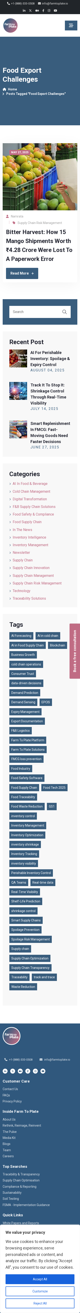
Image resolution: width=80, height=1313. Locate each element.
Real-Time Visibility (24, 892)
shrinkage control (23, 911)
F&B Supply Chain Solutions (34, 507)
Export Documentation (27, 721)
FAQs (6, 1095)
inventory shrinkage (25, 844)
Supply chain (20, 949)
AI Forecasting (21, 635)
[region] (40, 1269)
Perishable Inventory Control (31, 873)
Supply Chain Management (33, 575)
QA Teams (18, 882)
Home (12, 89)
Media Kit (9, 1138)
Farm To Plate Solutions (28, 749)
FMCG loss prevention (26, 759)
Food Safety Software (26, 778)
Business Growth (23, 654)
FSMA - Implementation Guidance (26, 1205)
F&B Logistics (20, 730)
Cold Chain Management (31, 491)
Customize (40, 1291)
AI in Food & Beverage (30, 484)
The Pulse (10, 1132)
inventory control (23, 816)
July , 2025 (44, 409)
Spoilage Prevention (25, 929)
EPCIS (46, 702)
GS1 (52, 806)
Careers (8, 1156)
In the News (22, 530)
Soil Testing (11, 1198)
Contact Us (10, 1089)
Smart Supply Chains (26, 920)
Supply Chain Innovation (31, 568)
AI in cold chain (48, 635)
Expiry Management (25, 712)
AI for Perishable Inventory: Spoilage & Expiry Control (50, 358)
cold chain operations (26, 664)
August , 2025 (47, 370)
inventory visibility (23, 863)
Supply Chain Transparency (30, 968)
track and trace (44, 977)
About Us (9, 1119)
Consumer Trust (22, 674)
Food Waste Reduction (27, 806)
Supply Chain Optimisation (21, 1180)
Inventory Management (30, 545)
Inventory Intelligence (29, 537)
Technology (21, 591)
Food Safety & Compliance (33, 514)
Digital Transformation (30, 499)
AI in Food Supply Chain (27, 645)
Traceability (19, 977)
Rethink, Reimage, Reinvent (22, 1125)
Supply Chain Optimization (29, 958)
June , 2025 (44, 447)
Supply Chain (23, 560)
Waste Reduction (23, 987)
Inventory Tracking (24, 854)
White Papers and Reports (21, 1223)
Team (7, 1150)
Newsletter (21, 552)
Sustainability (12, 1192)
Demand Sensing (23, 702)
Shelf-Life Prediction (25, 901)
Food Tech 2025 (54, 787)
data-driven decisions (26, 683)
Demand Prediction (24, 693)
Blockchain (57, 645)
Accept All (40, 1279)
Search (65, 312)
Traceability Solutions (29, 598)
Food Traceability (23, 797)
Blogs (6, 1144)
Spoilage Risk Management (30, 939)
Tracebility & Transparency (21, 1174)
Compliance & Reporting (19, 1186)
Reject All (40, 1303)
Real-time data (42, 882)
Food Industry (20, 768)
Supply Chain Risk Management (40, 223)
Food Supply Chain (27, 522)
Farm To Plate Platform (27, 740)
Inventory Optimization (27, 835)
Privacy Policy (12, 1101)
